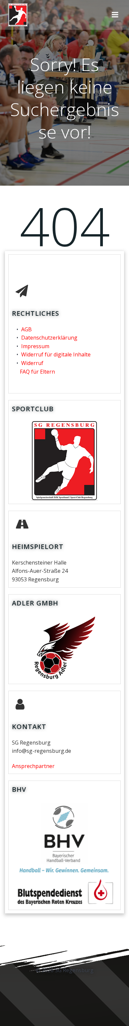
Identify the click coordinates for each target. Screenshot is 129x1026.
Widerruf (32, 363)
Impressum (35, 346)
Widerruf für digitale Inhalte (56, 354)
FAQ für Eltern (37, 371)
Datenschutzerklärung (49, 337)
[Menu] (115, 14)
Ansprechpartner (33, 766)
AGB (26, 329)
